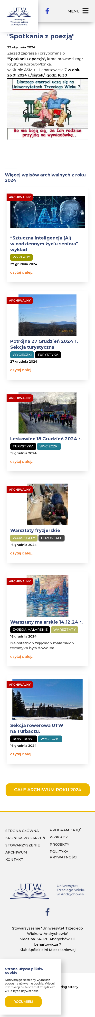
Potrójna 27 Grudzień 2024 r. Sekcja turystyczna (44, 344)
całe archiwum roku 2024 (47, 789)
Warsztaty (24, 538)
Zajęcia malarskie (30, 629)
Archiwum (16, 852)
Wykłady (21, 257)
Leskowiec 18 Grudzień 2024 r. (46, 439)
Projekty (59, 844)
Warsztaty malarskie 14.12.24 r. (46, 622)
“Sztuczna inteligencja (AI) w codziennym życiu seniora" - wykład (45, 243)
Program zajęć (65, 830)
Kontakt (14, 859)
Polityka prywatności (63, 854)
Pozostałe (51, 538)
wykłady (59, 837)
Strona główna (22, 831)
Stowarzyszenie (22, 845)
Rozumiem (23, 1001)
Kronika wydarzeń (25, 838)
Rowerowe (24, 739)
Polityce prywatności (23, 991)
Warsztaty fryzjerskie (35, 530)
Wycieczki (22, 355)
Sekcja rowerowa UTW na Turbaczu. (36, 728)
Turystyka (48, 355)
